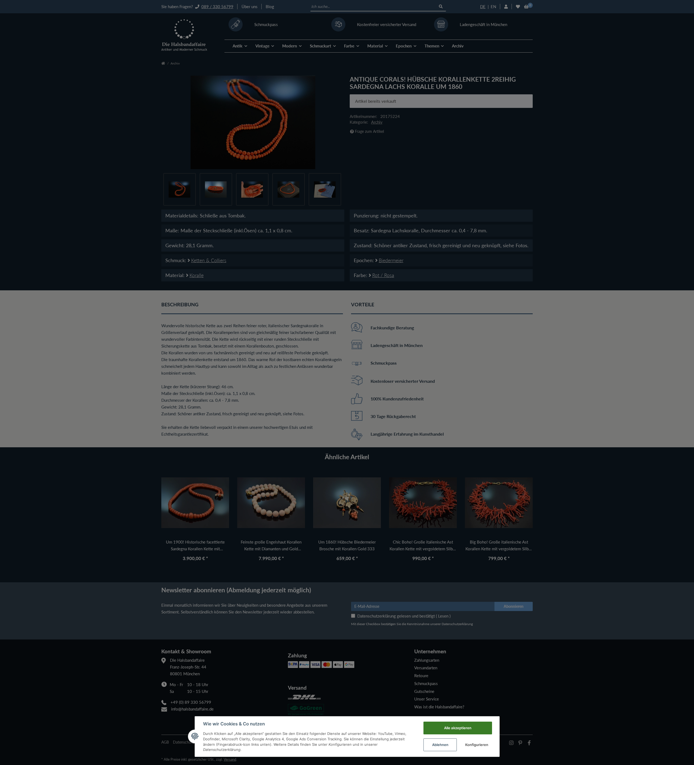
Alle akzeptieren (457, 728)
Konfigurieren (476, 744)
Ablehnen (440, 744)
